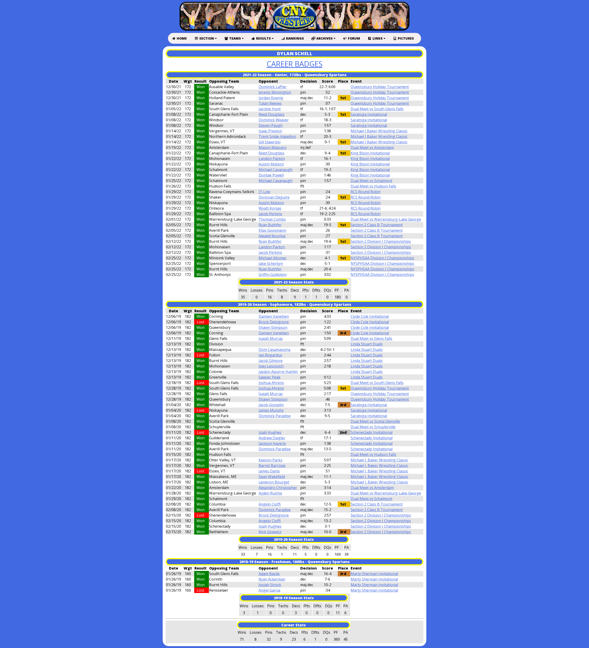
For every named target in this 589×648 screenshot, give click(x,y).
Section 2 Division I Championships (381, 241)
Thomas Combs (272, 219)
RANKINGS (294, 38)
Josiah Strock (270, 584)
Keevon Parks (270, 460)
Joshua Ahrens (271, 382)
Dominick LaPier (273, 86)
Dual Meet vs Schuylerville (373, 426)
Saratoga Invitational (369, 114)
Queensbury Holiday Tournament (380, 86)
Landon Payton (272, 158)
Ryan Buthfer (270, 224)
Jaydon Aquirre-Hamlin (278, 371)
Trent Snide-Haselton (277, 136)
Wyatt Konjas (270, 208)
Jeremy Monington (275, 92)
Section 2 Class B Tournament (377, 224)
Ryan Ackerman (272, 579)
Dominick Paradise (275, 415)
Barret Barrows (272, 465)
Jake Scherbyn (271, 263)
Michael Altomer (273, 257)
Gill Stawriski (269, 142)
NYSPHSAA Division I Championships (382, 257)
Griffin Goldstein (273, 274)
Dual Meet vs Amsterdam (372, 147)
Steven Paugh (271, 125)
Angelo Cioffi (270, 504)
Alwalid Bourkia (272, 235)
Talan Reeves (270, 103)
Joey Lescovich (271, 366)
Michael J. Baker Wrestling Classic (379, 460)
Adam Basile (269, 573)
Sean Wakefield (272, 476)
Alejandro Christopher (278, 487)
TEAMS (235, 38)
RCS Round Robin (366, 191)
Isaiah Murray (271, 338)
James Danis (269, 471)
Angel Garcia (269, 590)
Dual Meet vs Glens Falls (371, 338)
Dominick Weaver (274, 119)
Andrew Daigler (272, 437)
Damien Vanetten (274, 316)
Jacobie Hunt (270, 108)
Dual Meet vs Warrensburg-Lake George (386, 219)
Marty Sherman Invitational (374, 573)
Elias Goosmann (272, 230)
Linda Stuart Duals (367, 344)
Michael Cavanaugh (275, 169)
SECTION (206, 38)
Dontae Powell (271, 175)
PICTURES (405, 38)
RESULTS (263, 38)
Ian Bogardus (270, 355)
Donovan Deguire (274, 197)
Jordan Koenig (271, 97)
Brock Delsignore (274, 321)
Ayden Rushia (270, 493)
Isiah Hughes (270, 432)
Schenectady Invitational (372, 432)
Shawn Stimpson (273, 327)
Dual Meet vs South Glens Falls (377, 108)
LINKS (378, 38)
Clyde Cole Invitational (370, 316)
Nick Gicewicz (270, 531)
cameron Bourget (274, 482)
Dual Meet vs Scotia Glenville (375, 421)
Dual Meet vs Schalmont (371, 180)
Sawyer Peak (269, 377)
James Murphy (271, 410)
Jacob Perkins (270, 213)
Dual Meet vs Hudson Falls (373, 186)
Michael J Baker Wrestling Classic (379, 130)
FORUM (353, 38)
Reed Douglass (271, 114)
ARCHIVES (324, 38)
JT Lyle (264, 191)
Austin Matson (271, 164)
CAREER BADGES (295, 64)
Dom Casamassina (274, 349)
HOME (181, 38)
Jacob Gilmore (271, 360)
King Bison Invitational (370, 153)
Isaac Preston (270, 130)
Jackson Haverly (272, 443)
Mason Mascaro (272, 147)
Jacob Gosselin (271, 404)
